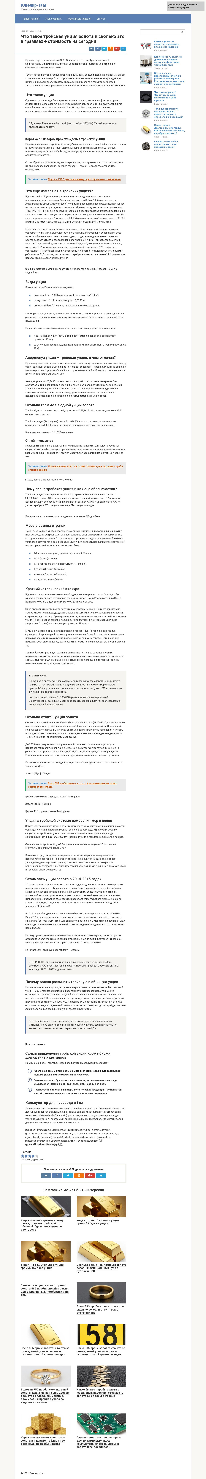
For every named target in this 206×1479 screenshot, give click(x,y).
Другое (101, 18)
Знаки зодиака (53, 18)
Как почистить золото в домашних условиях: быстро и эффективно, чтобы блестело (168, 60)
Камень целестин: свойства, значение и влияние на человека (166, 44)
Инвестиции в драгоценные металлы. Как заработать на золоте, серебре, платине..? (169, 129)
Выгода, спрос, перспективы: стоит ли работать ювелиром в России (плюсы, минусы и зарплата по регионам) (169, 78)
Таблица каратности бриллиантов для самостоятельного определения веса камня (168, 112)
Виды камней (31, 18)
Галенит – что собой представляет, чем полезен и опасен (166, 144)
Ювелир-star (33, 5)
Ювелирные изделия (79, 18)
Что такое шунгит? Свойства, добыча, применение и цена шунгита (165, 96)
